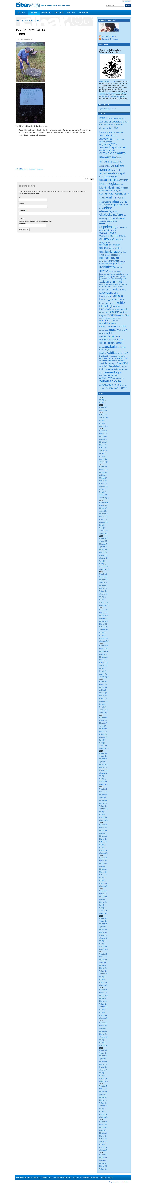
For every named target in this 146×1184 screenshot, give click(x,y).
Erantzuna (22, 210)
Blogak (33, 12)
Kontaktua (124, 1182)
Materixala (46, 12)
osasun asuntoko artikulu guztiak (113, 97)
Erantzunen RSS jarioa (110, 39)
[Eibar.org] (28, 5)
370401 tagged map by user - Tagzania (29, 169)
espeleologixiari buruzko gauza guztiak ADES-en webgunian (113, 94)
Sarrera (21, 12)
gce (92, 179)
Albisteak (59, 12)
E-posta (21, 203)
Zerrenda (83, 12)
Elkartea (71, 12)
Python (110, 1177)
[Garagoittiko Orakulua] (109, 27)
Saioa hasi (126, 1)
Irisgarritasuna (113, 1182)
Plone (103, 1177)
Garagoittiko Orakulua (28, 21)
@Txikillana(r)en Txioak (107, 109)
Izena (20, 197)
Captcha (21, 218)
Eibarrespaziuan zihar (107, 81)
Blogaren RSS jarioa (109, 36)
